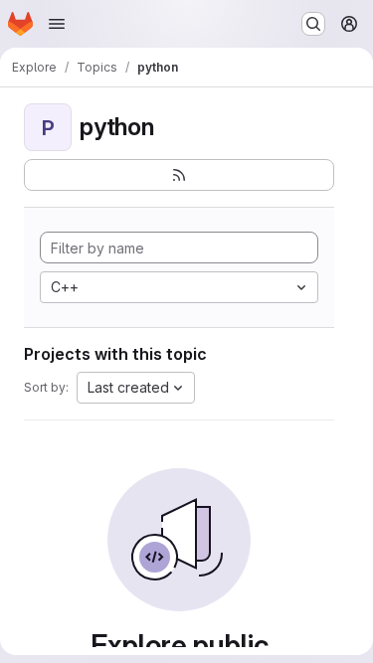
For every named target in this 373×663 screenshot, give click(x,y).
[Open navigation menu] (57, 24)
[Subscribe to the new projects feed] (179, 175)
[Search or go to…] (313, 24)
